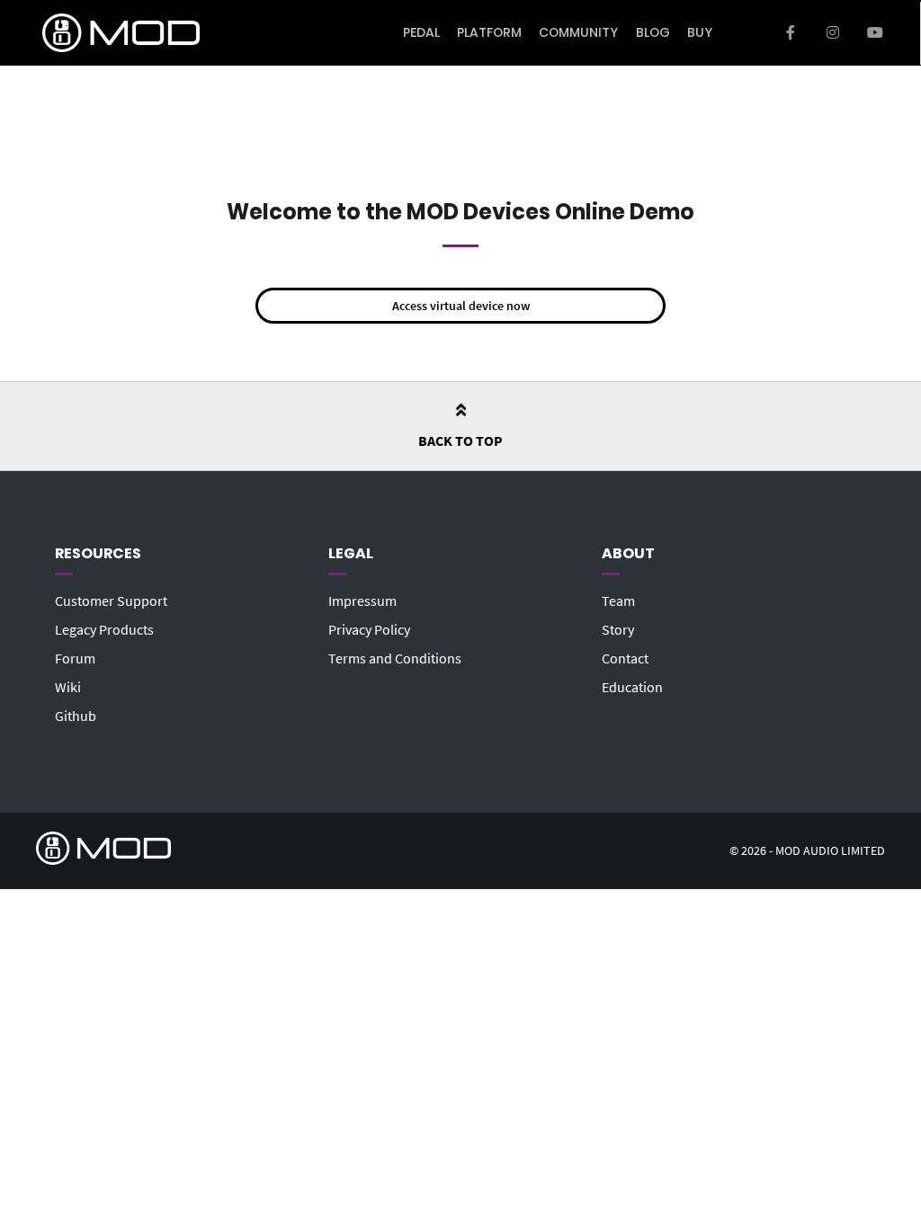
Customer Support (111, 601)
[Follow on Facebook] (791, 33)
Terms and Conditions (394, 658)
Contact (625, 658)
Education (632, 687)
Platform (489, 32)
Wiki (68, 687)
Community (578, 32)
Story (618, 629)
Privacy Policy (369, 629)
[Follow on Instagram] (832, 33)
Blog (653, 32)
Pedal (421, 32)
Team (618, 601)
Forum (75, 658)
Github (75, 716)
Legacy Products (104, 629)
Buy (699, 32)
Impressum (362, 601)
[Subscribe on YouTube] (874, 33)
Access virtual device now (461, 306)
